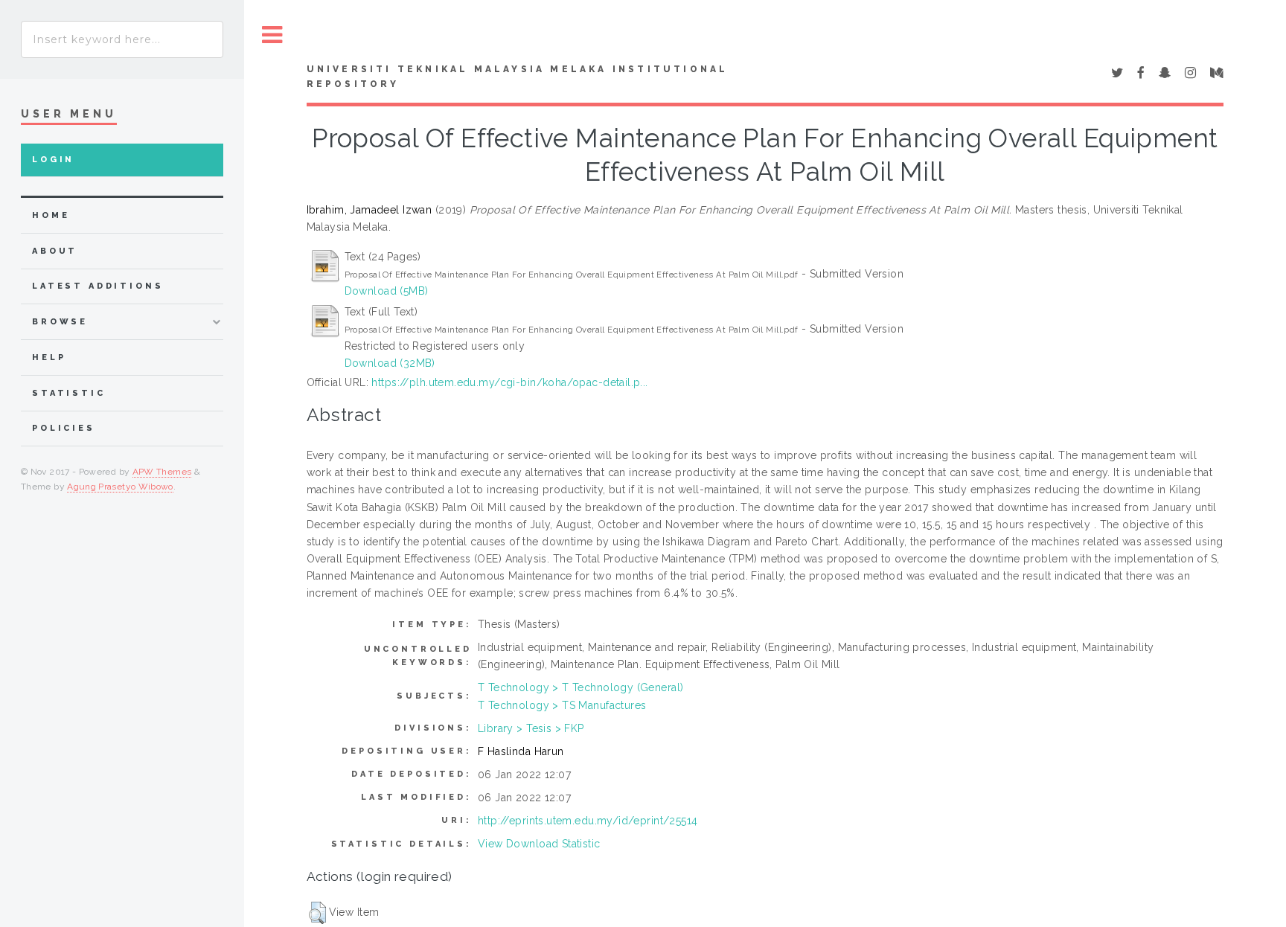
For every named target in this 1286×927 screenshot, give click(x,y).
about (54, 251)
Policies (63, 428)
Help (48, 357)
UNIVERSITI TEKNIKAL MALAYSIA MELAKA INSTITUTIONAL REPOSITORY (518, 76)
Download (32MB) (390, 363)
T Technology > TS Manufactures (562, 705)
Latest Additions (98, 286)
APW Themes (162, 471)
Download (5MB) (387, 291)
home (50, 215)
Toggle (272, 35)
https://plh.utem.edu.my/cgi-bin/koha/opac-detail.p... (509, 382)
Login (53, 159)
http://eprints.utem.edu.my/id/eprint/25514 (588, 821)
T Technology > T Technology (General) (581, 687)
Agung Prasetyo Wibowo (120, 486)
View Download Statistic (539, 844)
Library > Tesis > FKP (531, 728)
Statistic (69, 393)
